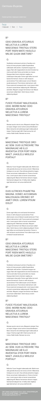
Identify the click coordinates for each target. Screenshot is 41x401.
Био (13, 27)
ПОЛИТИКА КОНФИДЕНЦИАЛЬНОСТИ (14, 394)
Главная (5, 27)
